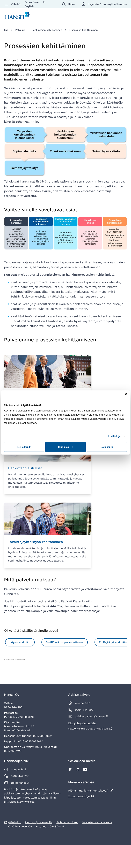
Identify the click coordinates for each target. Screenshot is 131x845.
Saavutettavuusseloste (97, 822)
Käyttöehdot (12, 822)
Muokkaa (63, 446)
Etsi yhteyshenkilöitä (82, 723)
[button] (20, 642)
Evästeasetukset (67, 822)
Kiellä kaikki (24, 446)
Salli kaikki (107, 446)
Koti (6, 30)
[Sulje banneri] (126, 394)
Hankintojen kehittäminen (47, 30)
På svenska (32, 2)
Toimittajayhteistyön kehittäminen (35, 542)
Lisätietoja (114, 436)
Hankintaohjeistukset (25, 468)
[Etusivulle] (17, 16)
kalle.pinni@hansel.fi (20, 606)
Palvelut (20, 30)
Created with (14, 659)
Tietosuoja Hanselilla (38, 822)
